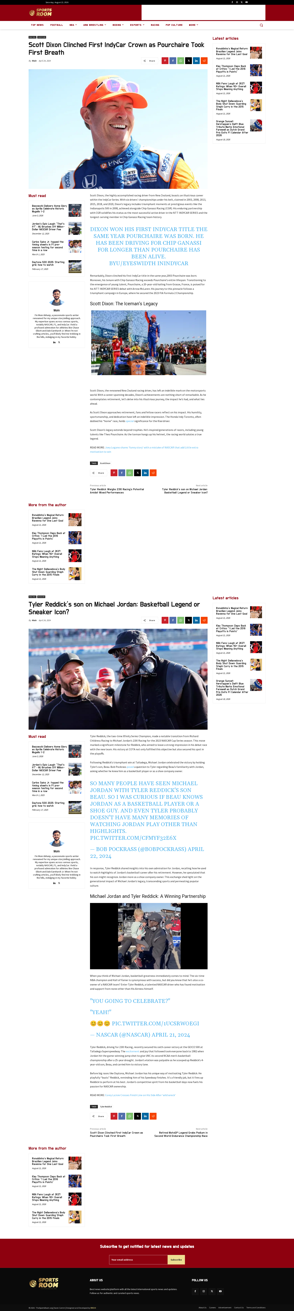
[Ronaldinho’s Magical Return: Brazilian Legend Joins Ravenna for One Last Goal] (75, 519)
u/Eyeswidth (136, 263)
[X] (242, 2)
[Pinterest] (165, 60)
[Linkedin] (196, 60)
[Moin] (56, 295)
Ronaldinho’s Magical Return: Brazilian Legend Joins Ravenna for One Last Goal (48, 518)
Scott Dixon (105, 463)
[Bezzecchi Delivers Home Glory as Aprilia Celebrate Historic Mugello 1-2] (75, 210)
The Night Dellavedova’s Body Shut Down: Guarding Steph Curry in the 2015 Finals (48, 572)
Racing (32, 37)
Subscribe (176, 1259)
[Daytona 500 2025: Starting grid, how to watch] (75, 266)
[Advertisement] (203, 12)
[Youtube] (246, 2)
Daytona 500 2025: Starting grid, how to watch (48, 263)
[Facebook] (232, 2)
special (130, 421)
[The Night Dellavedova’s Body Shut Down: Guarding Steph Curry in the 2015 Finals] (75, 573)
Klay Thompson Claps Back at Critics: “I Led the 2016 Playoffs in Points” (48, 536)
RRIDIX (93, 1308)
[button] (261, 25)
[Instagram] (237, 2)
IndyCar (41, 37)
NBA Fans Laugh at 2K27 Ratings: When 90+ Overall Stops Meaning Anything (47, 554)
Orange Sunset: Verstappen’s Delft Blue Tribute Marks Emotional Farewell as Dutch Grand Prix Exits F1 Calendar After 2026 (232, 128)
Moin (34, 60)
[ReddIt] (204, 60)
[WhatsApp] (180, 60)
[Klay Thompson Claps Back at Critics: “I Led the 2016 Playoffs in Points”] (75, 537)
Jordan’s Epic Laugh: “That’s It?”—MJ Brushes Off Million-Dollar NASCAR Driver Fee (48, 227)
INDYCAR (176, 263)
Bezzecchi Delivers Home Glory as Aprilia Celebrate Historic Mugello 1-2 (49, 209)
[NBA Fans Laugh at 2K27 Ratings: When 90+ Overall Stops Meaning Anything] (75, 555)
